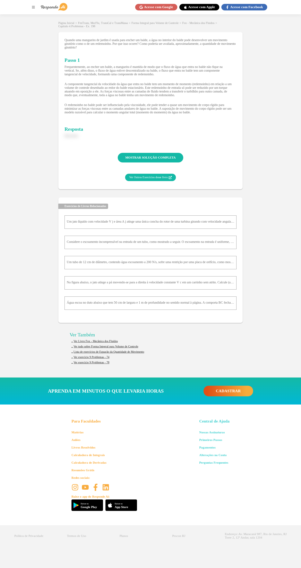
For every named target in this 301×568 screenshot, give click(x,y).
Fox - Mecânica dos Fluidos (198, 23)
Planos (124, 536)
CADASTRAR (228, 391)
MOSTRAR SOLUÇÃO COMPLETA (150, 157)
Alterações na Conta (213, 455)
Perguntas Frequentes (213, 462)
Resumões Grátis (82, 470)
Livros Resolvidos (83, 447)
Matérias (77, 432)
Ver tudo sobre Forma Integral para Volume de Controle (106, 346)
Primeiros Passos (210, 440)
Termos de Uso (76, 536)
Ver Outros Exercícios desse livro (148, 177)
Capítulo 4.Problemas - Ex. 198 (76, 26)
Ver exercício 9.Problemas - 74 (91, 357)
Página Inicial (66, 23)
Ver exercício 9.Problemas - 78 (91, 362)
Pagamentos (207, 447)
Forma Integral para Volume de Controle (155, 23)
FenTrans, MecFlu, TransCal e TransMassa (103, 23)
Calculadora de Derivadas (88, 462)
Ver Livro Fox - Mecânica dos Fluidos (96, 341)
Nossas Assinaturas (212, 432)
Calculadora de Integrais (88, 455)
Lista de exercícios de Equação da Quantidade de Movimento (109, 351)
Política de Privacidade (28, 536)
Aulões (75, 440)
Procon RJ (178, 536)
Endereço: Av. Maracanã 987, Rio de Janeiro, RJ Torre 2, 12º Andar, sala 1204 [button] (256, 535)
